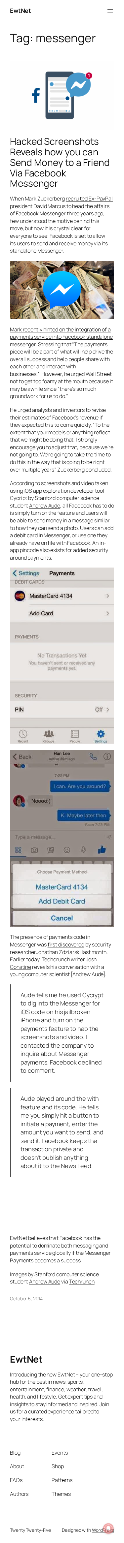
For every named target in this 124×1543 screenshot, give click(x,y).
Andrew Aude (44, 505)
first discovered (66, 944)
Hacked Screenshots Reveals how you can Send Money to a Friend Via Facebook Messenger (60, 162)
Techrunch (82, 1281)
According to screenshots (40, 483)
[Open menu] (110, 11)
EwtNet (20, 11)
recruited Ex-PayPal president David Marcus (61, 202)
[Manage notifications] (108, 1528)
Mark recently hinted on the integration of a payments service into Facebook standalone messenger (61, 337)
